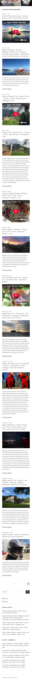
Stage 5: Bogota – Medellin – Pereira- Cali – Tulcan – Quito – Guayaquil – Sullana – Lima (15, 232)
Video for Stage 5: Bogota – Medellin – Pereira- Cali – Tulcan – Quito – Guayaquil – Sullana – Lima (15, 196)
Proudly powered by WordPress (9, 677)
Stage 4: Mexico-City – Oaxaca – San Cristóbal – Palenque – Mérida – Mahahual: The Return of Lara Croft (14, 482)
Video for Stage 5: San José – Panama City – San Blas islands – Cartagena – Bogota (15, 280)
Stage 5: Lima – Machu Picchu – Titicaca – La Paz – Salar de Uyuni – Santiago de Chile (16, 134)
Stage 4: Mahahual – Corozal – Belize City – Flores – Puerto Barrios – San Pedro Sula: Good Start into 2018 (14, 427)
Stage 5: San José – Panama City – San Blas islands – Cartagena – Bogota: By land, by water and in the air (15, 316)
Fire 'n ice (8, 2)
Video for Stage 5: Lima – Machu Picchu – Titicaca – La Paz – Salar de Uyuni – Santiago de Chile (15, 98)
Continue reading (6, 89)
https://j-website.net (7, 643)
